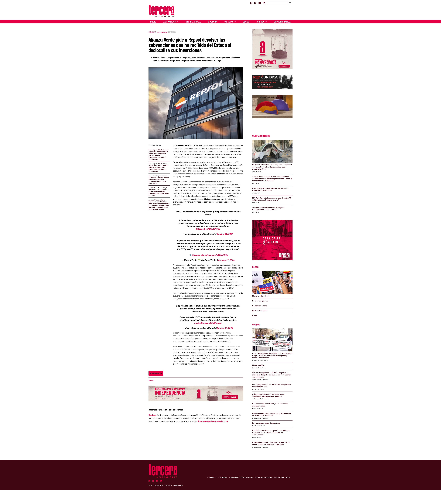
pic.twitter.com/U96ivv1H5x (214, 255)
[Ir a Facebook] (251, 2)
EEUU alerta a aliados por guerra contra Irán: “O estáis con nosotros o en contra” (271, 199)
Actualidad (162, 32)
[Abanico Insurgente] (272, 111)
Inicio (153, 22)
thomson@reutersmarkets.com (213, 421)
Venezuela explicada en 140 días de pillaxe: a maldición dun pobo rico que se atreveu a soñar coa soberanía (271, 375)
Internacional (193, 22)
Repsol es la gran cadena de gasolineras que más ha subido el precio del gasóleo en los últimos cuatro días (158, 179)
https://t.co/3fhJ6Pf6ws (208, 228)
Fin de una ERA (258, 365)
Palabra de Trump (259, 306)
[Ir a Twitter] (255, 2)
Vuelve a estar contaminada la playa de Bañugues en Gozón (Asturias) (268, 208)
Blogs (246, 22)
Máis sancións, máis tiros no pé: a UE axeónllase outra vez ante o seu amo (271, 414)
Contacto (212, 477)
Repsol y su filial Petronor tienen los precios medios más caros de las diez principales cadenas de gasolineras (158, 167)
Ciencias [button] (229, 22)
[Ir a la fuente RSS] (264, 2)
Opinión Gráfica (282, 22)
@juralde (196, 255)
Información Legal (263, 477)
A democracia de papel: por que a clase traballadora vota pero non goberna (268, 395)
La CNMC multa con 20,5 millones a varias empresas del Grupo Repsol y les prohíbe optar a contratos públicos (158, 191)
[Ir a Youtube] (260, 2)
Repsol (151, 380)
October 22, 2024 (225, 234)
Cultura (212, 22)
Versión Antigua (282, 477)
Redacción (152, 32)
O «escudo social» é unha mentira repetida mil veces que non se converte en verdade (271, 443)
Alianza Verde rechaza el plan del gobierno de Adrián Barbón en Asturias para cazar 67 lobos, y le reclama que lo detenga (272, 178)
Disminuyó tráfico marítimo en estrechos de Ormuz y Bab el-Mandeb (270, 189)
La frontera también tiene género (266, 423)
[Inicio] (161, 11)
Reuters (152, 415)
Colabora (223, 477)
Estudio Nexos (177, 485)
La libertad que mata (261, 301)
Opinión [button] (261, 22)
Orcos (254, 316)
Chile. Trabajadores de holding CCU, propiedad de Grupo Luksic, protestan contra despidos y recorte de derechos (272, 355)
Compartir (156, 373)
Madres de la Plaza (259, 311)
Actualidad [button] (169, 22)
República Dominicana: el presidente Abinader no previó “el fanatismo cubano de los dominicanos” (271, 433)
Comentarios (247, 477)
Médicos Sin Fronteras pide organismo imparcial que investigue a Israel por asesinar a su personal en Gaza (272, 167)
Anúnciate (234, 477)
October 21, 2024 (225, 328)
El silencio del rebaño (261, 296)
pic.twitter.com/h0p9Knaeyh (208, 323)
